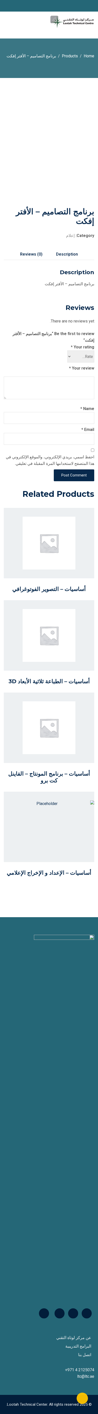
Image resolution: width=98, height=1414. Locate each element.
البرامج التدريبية (78, 1346)
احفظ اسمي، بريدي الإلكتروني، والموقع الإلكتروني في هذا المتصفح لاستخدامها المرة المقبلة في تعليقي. (50, 460)
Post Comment (74, 475)
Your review (81, 368)
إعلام (70, 235)
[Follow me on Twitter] (10, 6)
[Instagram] (60, 1313)
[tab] (67, 254)
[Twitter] (73, 1313)
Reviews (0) (31, 254)
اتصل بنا (84, 1354)
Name (87, 408)
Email (87, 429)
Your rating (82, 347)
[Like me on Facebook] (14, 6)
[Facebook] (87, 1313)
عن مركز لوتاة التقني (73, 1337)
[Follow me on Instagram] (5, 6)
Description (67, 254)
